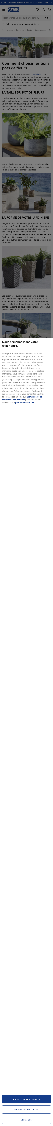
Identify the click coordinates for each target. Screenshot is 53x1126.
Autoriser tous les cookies (26, 1099)
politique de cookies (24, 402)
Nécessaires (27, 1119)
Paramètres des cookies (26, 1109)
